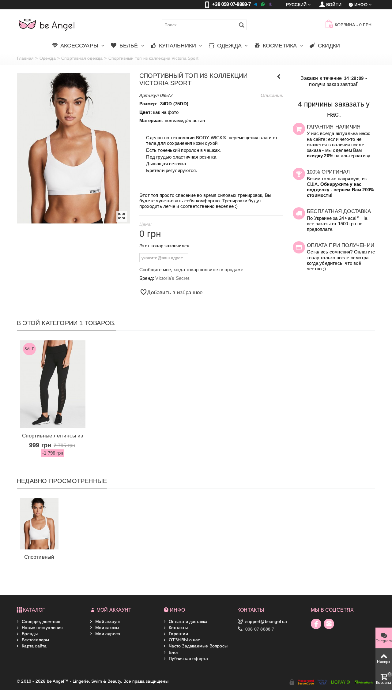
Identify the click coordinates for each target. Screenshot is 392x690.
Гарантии (178, 633)
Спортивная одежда (82, 58)
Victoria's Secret (172, 278)
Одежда (48, 58)
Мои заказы (106, 627)
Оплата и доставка (188, 621)
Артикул (149, 95)
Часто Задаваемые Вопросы (198, 645)
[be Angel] (47, 24)
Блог (173, 652)
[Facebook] (316, 624)
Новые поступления (42, 627)
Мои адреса (107, 633)
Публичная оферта (188, 658)
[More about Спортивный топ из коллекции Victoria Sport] (39, 524)
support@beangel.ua (266, 621)
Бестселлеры (35, 639)
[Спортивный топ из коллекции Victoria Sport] (73, 148)
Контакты (178, 627)
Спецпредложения (40, 621)
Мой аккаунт (107, 621)
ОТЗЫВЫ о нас (184, 639)
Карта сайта (34, 645)
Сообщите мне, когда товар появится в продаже (191, 269)
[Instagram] (329, 624)
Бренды (29, 633)
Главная (25, 58)
